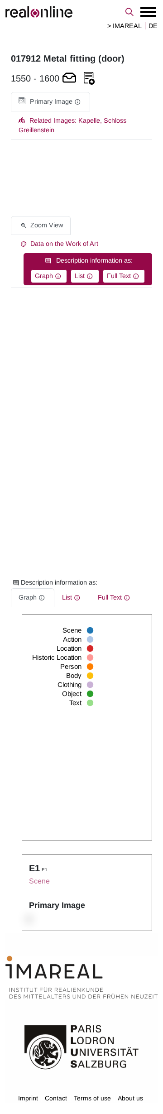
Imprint (28, 1098)
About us (130, 1098)
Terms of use (92, 1098)
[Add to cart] (69, 78)
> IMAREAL (124, 25)
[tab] (50, 101)
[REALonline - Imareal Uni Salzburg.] (81, 11)
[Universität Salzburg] (81, 1046)
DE (153, 25)
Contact (56, 1098)
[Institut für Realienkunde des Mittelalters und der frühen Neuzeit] (81, 977)
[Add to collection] (89, 78)
